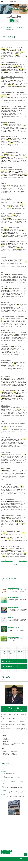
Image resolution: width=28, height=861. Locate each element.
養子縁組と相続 (5, 331)
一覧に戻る (14, 564)
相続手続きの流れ (5, 302)
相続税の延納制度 (5, 453)
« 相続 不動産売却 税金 (7, 561)
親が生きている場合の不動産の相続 (10, 227)
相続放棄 (3, 257)
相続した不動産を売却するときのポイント (11, 47)
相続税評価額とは (5, 406)
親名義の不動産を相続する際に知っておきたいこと (14, 213)
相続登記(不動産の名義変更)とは (9, 136)
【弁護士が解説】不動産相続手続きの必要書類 (12, 390)
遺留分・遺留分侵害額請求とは (9, 500)
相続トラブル (4, 287)
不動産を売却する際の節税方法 (9, 63)
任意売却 (3, 183)
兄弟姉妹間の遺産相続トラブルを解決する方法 (12, 92)
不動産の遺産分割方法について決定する (11, 515)
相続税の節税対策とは (6, 199)
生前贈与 (3, 421)
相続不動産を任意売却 (6, 168)
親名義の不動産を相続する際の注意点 (10, 531)
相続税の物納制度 (5, 437)
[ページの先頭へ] (25, 854)
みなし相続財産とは (6, 484)
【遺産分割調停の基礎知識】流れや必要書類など (13, 316)
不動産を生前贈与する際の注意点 (9, 152)
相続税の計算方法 (5, 468)
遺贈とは (3, 273)
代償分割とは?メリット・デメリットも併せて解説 (13, 106)
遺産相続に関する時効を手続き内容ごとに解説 (12, 241)
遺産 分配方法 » (23, 561)
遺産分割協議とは (5, 376)
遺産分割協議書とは (6, 360)
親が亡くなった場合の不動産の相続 (10, 546)
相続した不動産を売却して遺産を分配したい (12, 77)
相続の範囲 (4, 345)
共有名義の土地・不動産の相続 (9, 122)
